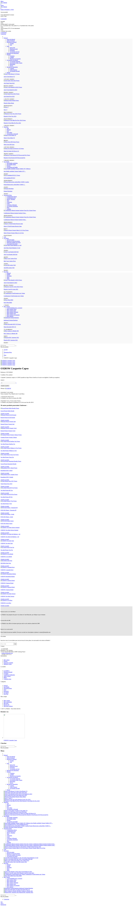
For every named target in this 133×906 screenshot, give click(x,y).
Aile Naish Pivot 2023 (9, 96)
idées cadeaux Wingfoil (12, 312)
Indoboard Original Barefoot (11, 320)
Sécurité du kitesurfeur (12, 67)
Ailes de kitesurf (11, 40)
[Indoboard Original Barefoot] (11, 317)
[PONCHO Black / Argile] (7, 514)
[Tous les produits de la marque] (8, 388)
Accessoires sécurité (15, 71)
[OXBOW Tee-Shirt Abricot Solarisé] (10, 527)
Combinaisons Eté (11, 198)
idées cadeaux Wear (11, 309)
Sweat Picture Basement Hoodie (8, 464)
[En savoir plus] (14, 737)
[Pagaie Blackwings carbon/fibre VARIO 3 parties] (16, 182)
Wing (8, 278)
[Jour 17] (6, 107)
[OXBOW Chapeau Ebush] (8, 580)
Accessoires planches (15, 61)
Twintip (12, 43)
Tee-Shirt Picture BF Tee (7, 490)
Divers (11, 65)
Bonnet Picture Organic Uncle (8, 430)
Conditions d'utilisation (9, 674)
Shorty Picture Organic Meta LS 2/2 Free (14, 233)
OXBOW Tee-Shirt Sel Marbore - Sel (10, 536)
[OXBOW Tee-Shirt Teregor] (8, 593)
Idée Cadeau (7, 306)
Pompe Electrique (8, 191)
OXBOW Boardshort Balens (8, 576)
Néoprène (9, 276)
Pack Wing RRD (8, 302)
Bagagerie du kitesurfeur (13, 53)
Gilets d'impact (13, 69)
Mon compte (7, 700)
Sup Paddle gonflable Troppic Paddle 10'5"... (15, 171)
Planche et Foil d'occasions (13, 241)
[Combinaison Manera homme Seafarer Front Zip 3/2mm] (18, 844)
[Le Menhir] (4, 2)
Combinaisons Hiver (12, 196)
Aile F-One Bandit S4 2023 (10, 89)
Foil (8, 131)
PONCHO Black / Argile (7, 517)
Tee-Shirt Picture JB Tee (6, 497)
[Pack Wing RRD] (8, 300)
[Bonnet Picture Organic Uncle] (9, 428)
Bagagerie (6, 691)
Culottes (12, 57)
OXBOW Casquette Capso (10, 740)
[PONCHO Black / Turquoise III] (9, 507)
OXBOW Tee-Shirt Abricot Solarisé (9, 530)
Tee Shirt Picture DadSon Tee (8, 444)
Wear (8, 207)
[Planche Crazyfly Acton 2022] (12, 873)
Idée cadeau (6, 660)
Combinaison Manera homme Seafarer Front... (15, 213)
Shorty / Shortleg (11, 199)
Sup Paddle (6, 161)
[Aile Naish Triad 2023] (10, 792)
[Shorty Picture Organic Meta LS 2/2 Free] (14, 848)
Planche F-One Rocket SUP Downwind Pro (14, 157)
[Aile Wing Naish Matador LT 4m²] (12, 245)
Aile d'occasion (10, 239)
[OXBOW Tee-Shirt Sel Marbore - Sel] (10, 534)
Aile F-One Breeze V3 (9, 76)
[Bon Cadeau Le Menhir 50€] (11, 331)
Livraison (6, 673)
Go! (15, 644)
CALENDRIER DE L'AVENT (14, 308)
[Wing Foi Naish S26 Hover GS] (12, 813)
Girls (5, 237)
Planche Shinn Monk (9, 103)
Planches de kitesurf (11, 42)
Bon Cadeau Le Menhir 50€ (10, 333)
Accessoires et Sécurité (12, 134)
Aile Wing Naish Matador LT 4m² (12, 248)
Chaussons (9, 202)
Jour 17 (5, 109)
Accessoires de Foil (14, 51)
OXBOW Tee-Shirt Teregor (7, 596)
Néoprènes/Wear (8, 195)
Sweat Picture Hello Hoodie (7, 411)
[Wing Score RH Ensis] (10, 812)
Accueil (5, 349)
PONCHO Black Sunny (6, 523)
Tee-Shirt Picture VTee (6, 503)
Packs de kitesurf (11, 39)
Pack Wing (9, 132)
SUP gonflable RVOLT (9, 178)
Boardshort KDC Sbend (6, 470)
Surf (11, 45)
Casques (12, 68)
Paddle (8, 274)
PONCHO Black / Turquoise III (8, 510)
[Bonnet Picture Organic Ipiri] (8, 421)
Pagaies (8, 166)
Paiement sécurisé (8, 672)
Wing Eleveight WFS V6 (10, 327)
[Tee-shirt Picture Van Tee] (7, 547)
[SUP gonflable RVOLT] (10, 824)
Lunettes (9, 209)
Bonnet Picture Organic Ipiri (7, 424)
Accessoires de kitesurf (12, 60)
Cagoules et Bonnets (12, 205)
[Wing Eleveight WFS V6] (10, 889)
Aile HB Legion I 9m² (9, 267)
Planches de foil (14, 49)
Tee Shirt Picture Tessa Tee (7, 457)
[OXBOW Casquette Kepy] (8, 567)
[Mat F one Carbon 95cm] (10, 258)
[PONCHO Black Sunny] (7, 521)
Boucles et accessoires (15, 58)
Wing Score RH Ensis (9, 144)
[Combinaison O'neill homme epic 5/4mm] (14, 293)
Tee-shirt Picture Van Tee (7, 550)
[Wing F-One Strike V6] (10, 135)
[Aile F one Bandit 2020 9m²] (11, 252)
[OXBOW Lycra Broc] (6, 600)
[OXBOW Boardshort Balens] (8, 574)
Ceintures (12, 56)
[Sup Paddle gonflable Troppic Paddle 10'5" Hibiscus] (17, 168)
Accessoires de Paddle (12, 167)
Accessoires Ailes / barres (16, 63)
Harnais (9, 54)
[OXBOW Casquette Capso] (8, 360)
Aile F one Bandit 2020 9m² (10, 254)
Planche (9, 129)
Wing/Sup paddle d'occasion (14, 242)
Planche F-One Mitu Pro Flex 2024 (12, 123)
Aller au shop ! (7, 676)
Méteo (5, 677)
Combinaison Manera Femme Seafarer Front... (15, 219)
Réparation (12, 64)
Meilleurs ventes (8, 664)
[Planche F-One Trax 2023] (11, 799)
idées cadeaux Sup (11, 313)
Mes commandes (8, 702)
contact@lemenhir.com (7, 653)
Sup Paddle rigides (11, 164)
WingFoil (6, 127)
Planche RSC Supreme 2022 (11, 340)
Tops (8, 200)
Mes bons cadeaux (8, 706)
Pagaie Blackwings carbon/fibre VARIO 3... (14, 184)
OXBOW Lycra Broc (6, 603)
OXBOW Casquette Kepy (7, 570)
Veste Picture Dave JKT (6, 483)
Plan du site (6, 704)
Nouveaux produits (8, 662)
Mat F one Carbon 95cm (10, 261)
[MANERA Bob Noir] (6, 560)
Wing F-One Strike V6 (9, 138)
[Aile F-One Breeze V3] (10, 791)
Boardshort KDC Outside (7, 477)
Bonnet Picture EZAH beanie (8, 417)
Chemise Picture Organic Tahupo (9, 437)
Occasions (6, 238)
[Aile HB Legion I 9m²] (10, 265)
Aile (8, 128)
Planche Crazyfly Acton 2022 (11, 289)
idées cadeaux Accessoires (13, 315)
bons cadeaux (10, 316)
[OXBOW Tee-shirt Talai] (7, 540)
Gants (8, 203)
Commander (4, 18)
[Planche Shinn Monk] (9, 796)
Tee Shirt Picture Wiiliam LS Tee (9, 450)
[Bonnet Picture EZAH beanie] (8, 415)
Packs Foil (12, 47)
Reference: (3, 372)
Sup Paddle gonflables (12, 163)
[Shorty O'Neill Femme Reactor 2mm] (13, 223)
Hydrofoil (12, 50)
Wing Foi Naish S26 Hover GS (11, 151)
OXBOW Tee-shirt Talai (7, 543)
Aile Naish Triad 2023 (9, 83)
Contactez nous (7, 679)
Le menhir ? (7, 670)
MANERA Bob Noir (6, 563)
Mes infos (6, 703)
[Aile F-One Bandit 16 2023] (11, 871)
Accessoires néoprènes (12, 206)
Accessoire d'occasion (12, 244)
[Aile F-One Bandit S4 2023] (11, 794)
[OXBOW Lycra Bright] (7, 554)
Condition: (3, 375)
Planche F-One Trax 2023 (10, 116)
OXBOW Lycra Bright (6, 556)
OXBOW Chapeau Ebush (7, 583)
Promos (5, 661)
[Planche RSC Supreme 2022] (11, 337)
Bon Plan (6, 271)
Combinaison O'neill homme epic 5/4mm (14, 296)
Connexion (6, 899)
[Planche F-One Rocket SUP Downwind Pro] (15, 814)
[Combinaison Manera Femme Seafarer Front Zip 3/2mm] (18, 845)
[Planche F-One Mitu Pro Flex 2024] (13, 801)
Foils (8, 46)
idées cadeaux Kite (11, 310)
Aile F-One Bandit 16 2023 (10, 282)
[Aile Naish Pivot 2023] (10, 795)
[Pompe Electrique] (9, 188)
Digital (8, 72)
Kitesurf (6, 38)
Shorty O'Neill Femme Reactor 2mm (13, 226)
